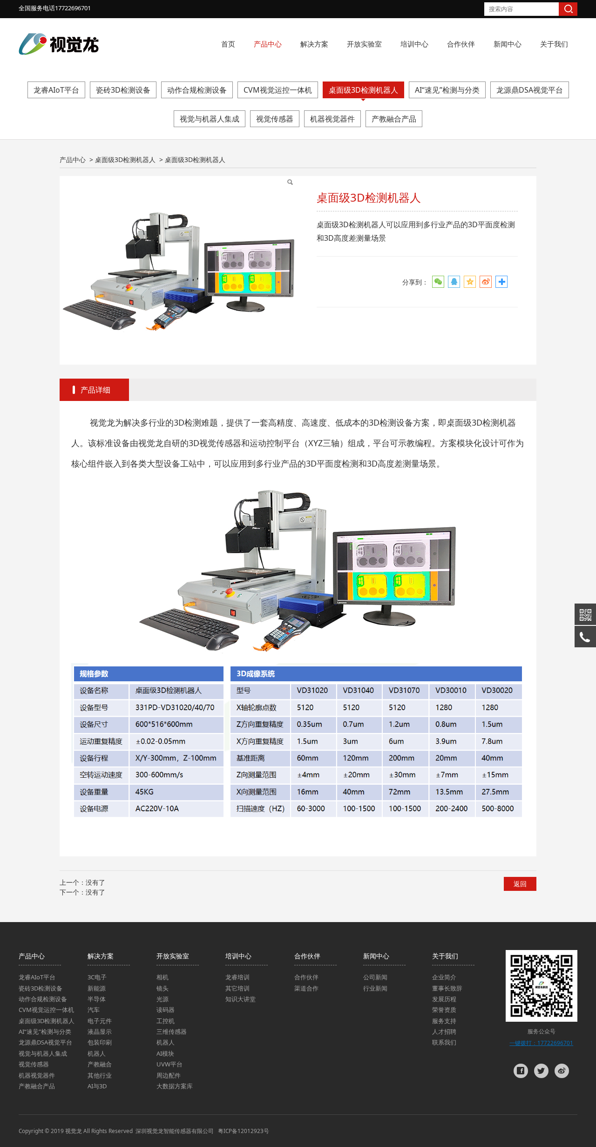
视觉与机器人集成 (209, 119)
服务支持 (444, 1021)
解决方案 (314, 43)
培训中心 (414, 43)
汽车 (94, 1009)
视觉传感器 (274, 119)
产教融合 (100, 1064)
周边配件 (168, 1075)
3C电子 (97, 977)
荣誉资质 (444, 1009)
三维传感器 (171, 1031)
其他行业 (100, 1075)
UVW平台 (169, 1064)
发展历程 (444, 999)
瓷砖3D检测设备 (123, 90)
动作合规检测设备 (197, 90)
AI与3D (97, 1086)
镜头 (162, 988)
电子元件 (100, 1021)
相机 (162, 977)
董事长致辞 (447, 988)
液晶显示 (100, 1031)
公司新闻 (375, 977)
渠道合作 (306, 988)
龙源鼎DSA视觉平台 (529, 90)
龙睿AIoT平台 (56, 90)
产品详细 (95, 390)
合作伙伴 (461, 43)
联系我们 (444, 1042)
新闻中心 (508, 43)
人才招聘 (444, 1031)
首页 (228, 43)
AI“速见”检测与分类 (447, 90)
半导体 (97, 999)
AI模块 (165, 1053)
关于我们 (554, 43)
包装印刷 (100, 1042)
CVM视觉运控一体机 (278, 90)
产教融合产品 (394, 119)
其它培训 (237, 988)
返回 (520, 883)
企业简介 (444, 977)
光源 (162, 999)
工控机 (165, 1021)
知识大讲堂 (240, 999)
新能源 (97, 988)
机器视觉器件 (332, 119)
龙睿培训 (237, 977)
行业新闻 (375, 988)
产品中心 (268, 43)
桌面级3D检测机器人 (363, 90)
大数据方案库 (174, 1086)
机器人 (97, 1053)
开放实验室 (364, 43)
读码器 (165, 1009)
